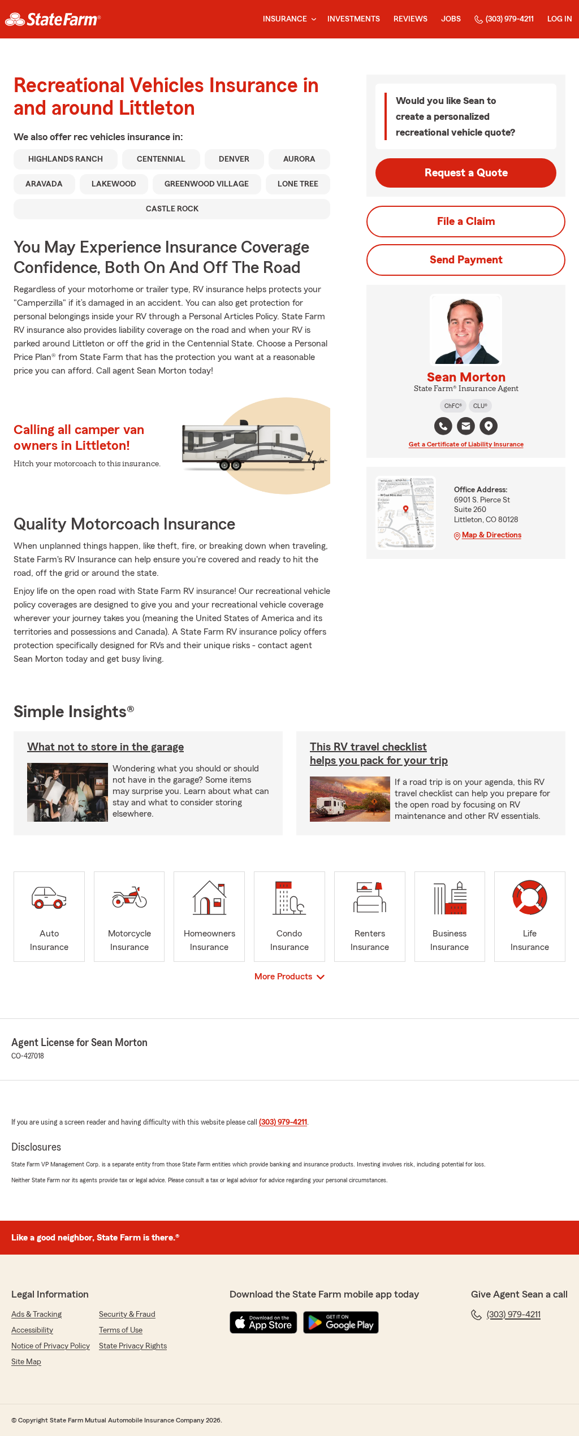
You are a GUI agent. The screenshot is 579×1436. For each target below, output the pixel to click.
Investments (353, 19)
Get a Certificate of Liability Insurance (466, 444)
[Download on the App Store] (263, 1322)
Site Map (26, 1362)
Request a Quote (466, 173)
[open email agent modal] (466, 427)
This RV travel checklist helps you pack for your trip (379, 753)
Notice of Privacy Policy (50, 1346)
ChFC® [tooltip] (453, 405)
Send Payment (466, 260)
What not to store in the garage (105, 747)
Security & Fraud (127, 1314)
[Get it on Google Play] (341, 1322)
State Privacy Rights (133, 1346)
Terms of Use (120, 1330)
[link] (53, 19)
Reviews (410, 19)
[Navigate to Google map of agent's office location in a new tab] (488, 426)
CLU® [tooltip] (480, 405)
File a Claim (466, 221)
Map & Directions (491, 535)
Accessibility (32, 1330)
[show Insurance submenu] (311, 19)
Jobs (451, 19)
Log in (559, 19)
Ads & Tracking (36, 1314)
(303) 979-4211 (510, 19)
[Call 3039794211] (443, 426)
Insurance (285, 19)
